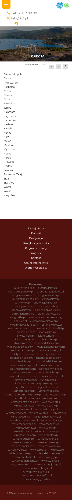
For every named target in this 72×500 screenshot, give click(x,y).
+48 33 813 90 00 (24, 13)
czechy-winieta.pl (24, 306)
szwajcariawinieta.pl (51, 376)
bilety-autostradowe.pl (50, 291)
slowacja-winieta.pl (50, 368)
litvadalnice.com (25, 332)
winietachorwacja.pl (24, 424)
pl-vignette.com (51, 354)
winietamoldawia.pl (46, 431)
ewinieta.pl (43, 328)
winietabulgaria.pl (51, 420)
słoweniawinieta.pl (26, 379)
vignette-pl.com (48, 387)
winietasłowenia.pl (49, 446)
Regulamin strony (36, 248)
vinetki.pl (20, 398)
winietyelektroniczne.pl (49, 453)
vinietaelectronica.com (43, 398)
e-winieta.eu (36, 317)
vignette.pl (34, 394)
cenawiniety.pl (50, 299)
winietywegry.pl (47, 457)
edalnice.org (54, 317)
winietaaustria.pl (21, 416)
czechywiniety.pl (21, 310)
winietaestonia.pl (26, 427)
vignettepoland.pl (55, 394)
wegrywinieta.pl (51, 402)
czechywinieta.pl (48, 306)
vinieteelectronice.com (25, 402)
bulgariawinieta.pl (48, 295)
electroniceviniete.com (24, 324)
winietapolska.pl (48, 435)
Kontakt (36, 258)
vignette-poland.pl (24, 390)
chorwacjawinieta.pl (45, 302)
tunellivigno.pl (48, 379)
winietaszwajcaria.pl (23, 446)
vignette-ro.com (49, 390)
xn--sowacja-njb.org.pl (48, 464)
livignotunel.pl (46, 335)
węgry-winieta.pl (21, 464)
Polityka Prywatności (36, 243)
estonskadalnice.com (20, 328)
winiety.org (57, 449)
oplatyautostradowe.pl (24, 354)
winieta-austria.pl (24, 405)
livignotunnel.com (26, 339)
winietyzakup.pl (50, 460)
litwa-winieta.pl (47, 332)
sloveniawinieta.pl (20, 365)
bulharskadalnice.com (25, 299)
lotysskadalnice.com (46, 343)
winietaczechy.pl (49, 424)
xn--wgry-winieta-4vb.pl (36, 471)
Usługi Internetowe (36, 262)
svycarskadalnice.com (22, 376)
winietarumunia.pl (23, 438)
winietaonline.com (25, 435)
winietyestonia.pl (25, 457)
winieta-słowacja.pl (46, 409)
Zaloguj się (36, 253)
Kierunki (36, 233)
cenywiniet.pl (22, 302)
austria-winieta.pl (24, 287)
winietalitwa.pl (47, 427)
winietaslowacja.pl (23, 442)
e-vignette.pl (17, 317)
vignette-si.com (15, 394)
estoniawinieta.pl (52, 324)
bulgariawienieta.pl (23, 295)
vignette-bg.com (47, 383)
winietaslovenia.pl (48, 438)
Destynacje (36, 238)
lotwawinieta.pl (22, 343)
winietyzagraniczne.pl (25, 460)
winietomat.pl (38, 449)
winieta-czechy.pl (47, 405)
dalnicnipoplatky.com (48, 310)
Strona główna (31, 64)
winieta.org (59, 413)
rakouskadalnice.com (49, 357)
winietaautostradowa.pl (24, 420)
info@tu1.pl (19, 18)
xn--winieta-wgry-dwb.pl (36, 479)
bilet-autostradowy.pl (20, 291)
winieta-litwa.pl (23, 409)
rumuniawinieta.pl (20, 361)
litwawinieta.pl (25, 335)
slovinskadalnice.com (23, 368)
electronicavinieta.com (44, 321)
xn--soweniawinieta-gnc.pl (36, 468)
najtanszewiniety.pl (49, 350)
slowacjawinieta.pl (23, 372)
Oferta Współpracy (36, 267)
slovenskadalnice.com (48, 365)
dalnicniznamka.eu (23, 313)
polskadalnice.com (21, 357)
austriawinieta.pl (47, 287)
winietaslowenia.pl (48, 442)
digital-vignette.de (49, 313)
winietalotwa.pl (23, 431)
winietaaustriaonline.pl (47, 416)
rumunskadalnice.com (48, 361)
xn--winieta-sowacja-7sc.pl (36, 475)
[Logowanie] (16, 23)
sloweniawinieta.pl (48, 372)
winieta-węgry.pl (39, 413)
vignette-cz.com (24, 387)
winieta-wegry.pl (16, 413)
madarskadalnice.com (20, 346)
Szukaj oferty (36, 228)
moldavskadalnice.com (51, 346)
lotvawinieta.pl (48, 339)
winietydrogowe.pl (20, 453)
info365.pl (58, 328)
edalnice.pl (20, 321)
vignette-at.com (24, 383)
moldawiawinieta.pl (22, 350)
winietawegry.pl (17, 449)
